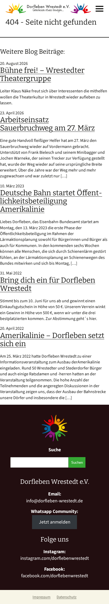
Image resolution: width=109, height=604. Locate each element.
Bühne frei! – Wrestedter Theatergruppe (42, 74)
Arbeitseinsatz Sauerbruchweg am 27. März (47, 123)
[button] (99, 9)
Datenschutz (66, 597)
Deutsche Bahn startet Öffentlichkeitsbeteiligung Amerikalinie (51, 201)
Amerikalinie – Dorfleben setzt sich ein (52, 339)
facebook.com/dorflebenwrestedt (54, 576)
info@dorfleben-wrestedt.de (54, 501)
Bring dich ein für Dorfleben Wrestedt (47, 284)
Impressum (42, 597)
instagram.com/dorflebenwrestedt (54, 558)
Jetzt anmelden (54, 522)
